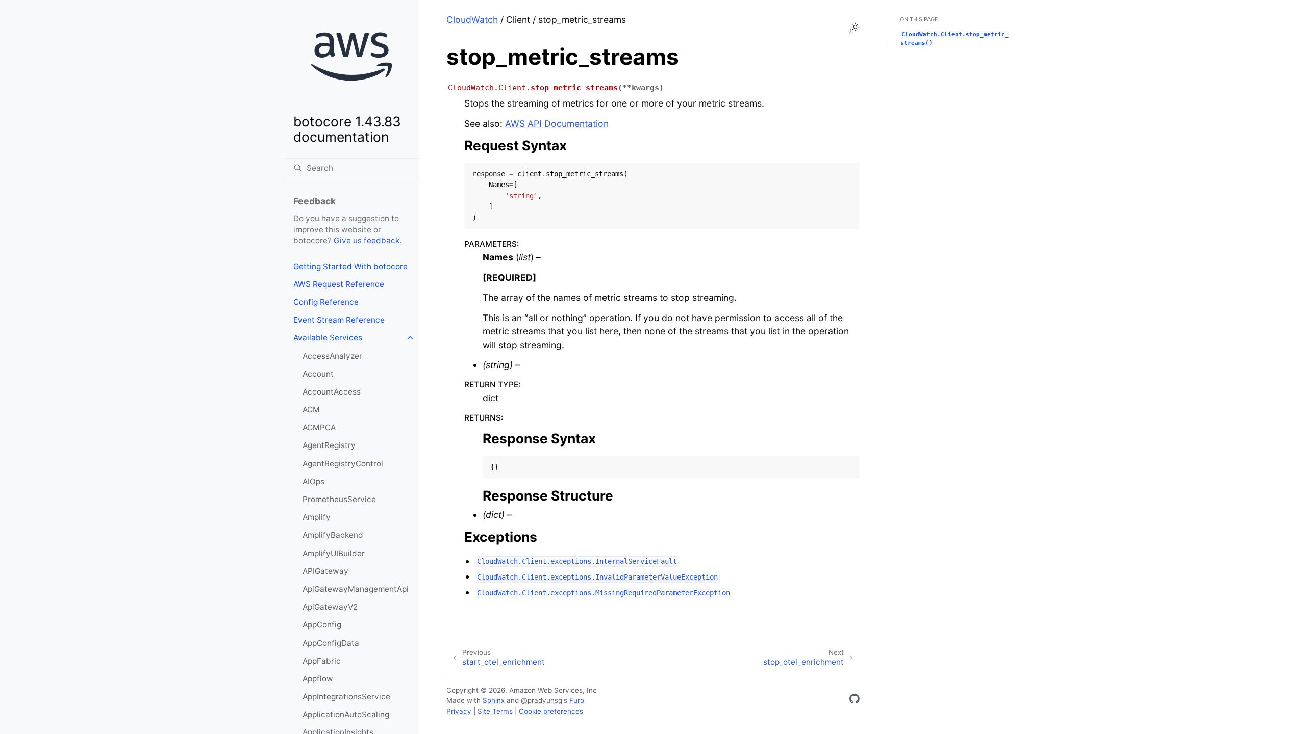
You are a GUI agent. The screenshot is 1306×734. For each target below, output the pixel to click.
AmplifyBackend (333, 535)
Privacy (458, 711)
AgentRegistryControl (343, 463)
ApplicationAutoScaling (346, 714)
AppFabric (322, 661)
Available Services (327, 338)
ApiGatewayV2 (330, 607)
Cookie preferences (551, 711)
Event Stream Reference (339, 320)
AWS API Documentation (557, 123)
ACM (311, 409)
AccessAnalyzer (332, 356)
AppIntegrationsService (346, 696)
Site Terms (495, 711)
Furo (576, 700)
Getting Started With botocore (350, 266)
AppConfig (322, 625)
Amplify (317, 517)
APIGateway (325, 571)
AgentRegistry (329, 445)
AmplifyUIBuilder (334, 553)
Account (318, 374)
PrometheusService (339, 499)
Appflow (318, 679)
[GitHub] (854, 700)
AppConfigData (331, 643)
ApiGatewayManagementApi (356, 589)
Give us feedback (366, 240)
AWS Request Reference (338, 284)
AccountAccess (332, 392)
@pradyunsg (541, 700)
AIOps (313, 481)
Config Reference (326, 302)
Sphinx (494, 700)
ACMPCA (319, 427)
